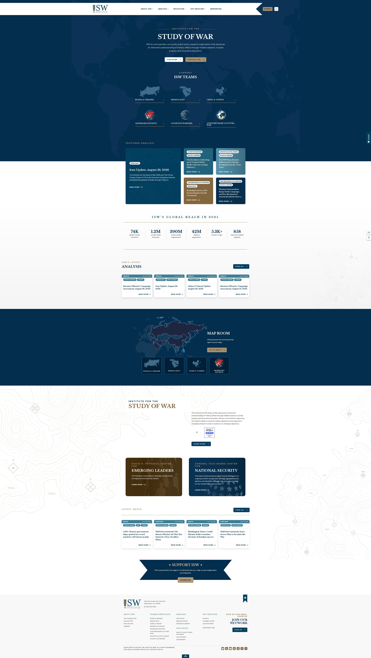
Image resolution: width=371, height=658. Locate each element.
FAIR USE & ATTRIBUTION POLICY (136, 649)
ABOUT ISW (129, 614)
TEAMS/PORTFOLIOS (160, 614)
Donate (267, 9)
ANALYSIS (181, 614)
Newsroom (215, 9)
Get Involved (197, 9)
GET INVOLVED (210, 614)
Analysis (162, 9)
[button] (276, 9)
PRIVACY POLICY (156, 649)
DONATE (185, 580)
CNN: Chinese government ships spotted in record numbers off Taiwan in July (136, 534)
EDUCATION (182, 628)
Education (178, 9)
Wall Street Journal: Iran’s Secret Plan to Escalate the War (232, 534)
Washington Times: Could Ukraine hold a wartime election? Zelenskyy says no (201, 534)
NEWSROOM (209, 628)
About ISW (146, 9)
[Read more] (152, 365)
